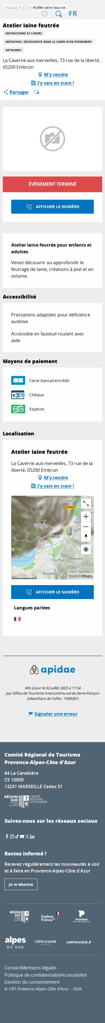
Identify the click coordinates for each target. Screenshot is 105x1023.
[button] (58, 14)
